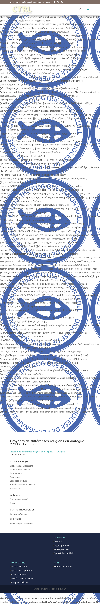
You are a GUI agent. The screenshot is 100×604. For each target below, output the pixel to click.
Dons (12, 503)
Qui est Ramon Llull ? (64, 553)
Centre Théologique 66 (54, 588)
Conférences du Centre (22, 578)
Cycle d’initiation (19, 566)
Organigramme (61, 545)
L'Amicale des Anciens (20, 469)
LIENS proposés (61, 549)
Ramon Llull (15, 488)
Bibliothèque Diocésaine (21, 465)
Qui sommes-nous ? (19, 499)
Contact (58, 541)
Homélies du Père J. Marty (22, 484)
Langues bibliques (18, 480)
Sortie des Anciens (18, 514)
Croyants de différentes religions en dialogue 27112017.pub (37, 451)
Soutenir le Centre (62, 566)
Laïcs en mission (19, 574)
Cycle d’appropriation (21, 570)
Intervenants (16, 473)
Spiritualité (15, 477)
